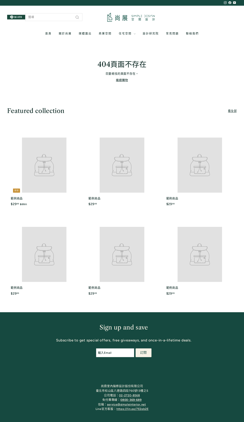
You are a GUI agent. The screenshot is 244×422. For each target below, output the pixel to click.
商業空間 (105, 33)
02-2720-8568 (129, 395)
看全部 (232, 111)
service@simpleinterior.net (126, 404)
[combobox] (53, 17)
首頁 (48, 33)
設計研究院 (151, 33)
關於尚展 (65, 33)
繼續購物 (122, 80)
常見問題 (172, 33)
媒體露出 (85, 33)
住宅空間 (126, 33)
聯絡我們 (192, 33)
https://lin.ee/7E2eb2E (132, 409)
